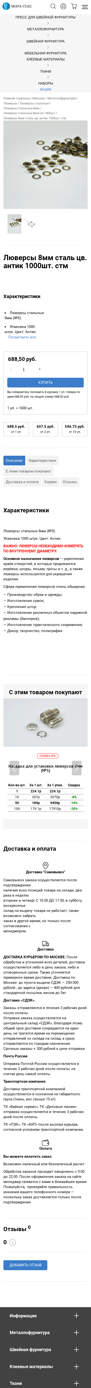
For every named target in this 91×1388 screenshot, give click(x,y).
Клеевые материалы (46, 59)
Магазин (38, 98)
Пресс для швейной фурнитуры (45, 17)
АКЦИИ (45, 89)
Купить (45, 382)
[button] (77, 768)
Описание (14, 460)
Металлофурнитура (45, 29)
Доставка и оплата (22, 482)
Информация (23, 1315)
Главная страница (16, 98)
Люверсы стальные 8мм (21, 108)
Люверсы (10, 103)
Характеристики (42, 460)
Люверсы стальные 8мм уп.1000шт (29, 113)
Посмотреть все (22, 337)
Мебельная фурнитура (45, 53)
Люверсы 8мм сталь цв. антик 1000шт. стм (34, 118)
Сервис (50, 482)
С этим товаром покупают (28, 471)
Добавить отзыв (25, 1265)
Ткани (45, 71)
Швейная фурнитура (45, 41)
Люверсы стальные (34, 103)
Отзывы (70, 482)
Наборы (45, 83)
